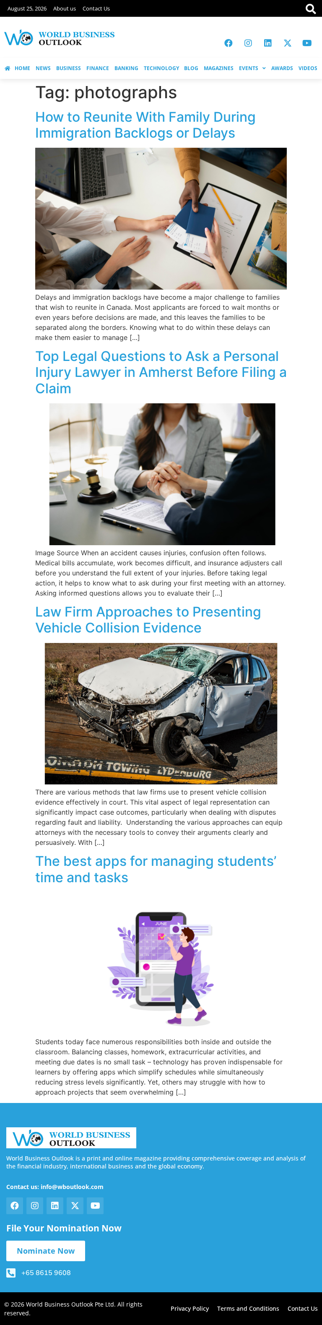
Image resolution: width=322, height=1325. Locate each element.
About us (64, 8)
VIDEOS (308, 68)
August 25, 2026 (27, 8)
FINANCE (97, 68)
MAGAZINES (219, 68)
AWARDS (282, 68)
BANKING (126, 68)
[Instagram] (248, 43)
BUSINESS (68, 68)
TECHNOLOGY (161, 68)
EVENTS (248, 68)
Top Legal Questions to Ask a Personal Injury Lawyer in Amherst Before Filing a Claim (161, 372)
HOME (22, 68)
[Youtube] (307, 43)
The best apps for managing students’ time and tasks (155, 869)
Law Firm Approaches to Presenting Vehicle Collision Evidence (148, 620)
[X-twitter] (287, 43)
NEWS (43, 68)
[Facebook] (228, 43)
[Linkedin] (268, 43)
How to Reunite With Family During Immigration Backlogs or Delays (145, 125)
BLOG (191, 68)
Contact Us (96, 8)
